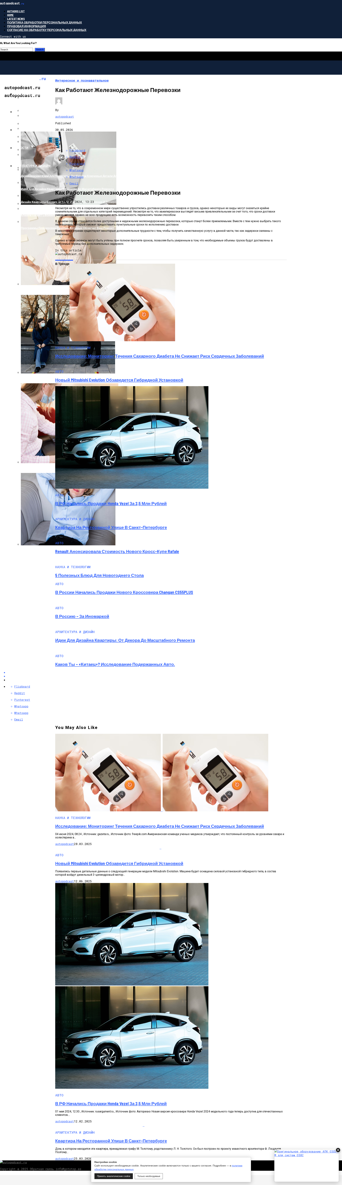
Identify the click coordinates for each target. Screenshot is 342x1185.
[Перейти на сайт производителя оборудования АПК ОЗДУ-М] (306, 1166)
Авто (18, 111)
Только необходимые (148, 1176)
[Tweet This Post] (174, 140)
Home (10, 15)
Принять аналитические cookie (113, 1176)
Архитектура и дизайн (32, 165)
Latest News (16, 18)
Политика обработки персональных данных (44, 22)
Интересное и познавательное (40, 93)
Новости (21, 147)
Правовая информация (26, 26)
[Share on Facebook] (174, 136)
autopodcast (64, 116)
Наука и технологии (30, 129)
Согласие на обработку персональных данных (46, 30)
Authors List (16, 11)
